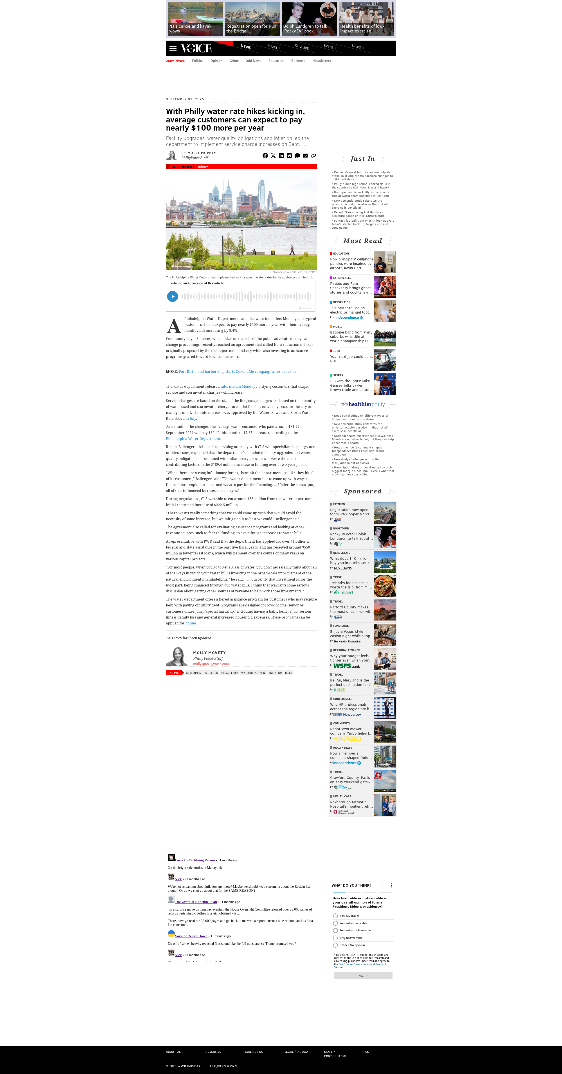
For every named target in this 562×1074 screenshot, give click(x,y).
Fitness (339, 504)
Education (276, 60)
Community (342, 723)
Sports (358, 46)
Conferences (342, 699)
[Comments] (297, 156)
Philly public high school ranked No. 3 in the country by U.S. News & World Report (361, 185)
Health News (342, 747)
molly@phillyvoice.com (211, 663)
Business (298, 60)
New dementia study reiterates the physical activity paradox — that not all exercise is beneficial (360, 204)
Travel (338, 577)
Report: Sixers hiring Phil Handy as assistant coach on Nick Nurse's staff (358, 214)
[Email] (305, 156)
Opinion (217, 60)
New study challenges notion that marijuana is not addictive (356, 461)
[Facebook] (265, 156)
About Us (173, 1051)
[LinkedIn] (281, 156)
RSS (366, 1051)
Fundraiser (341, 626)
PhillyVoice (196, 48)
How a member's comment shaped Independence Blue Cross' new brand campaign (358, 450)
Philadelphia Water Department (193, 439)
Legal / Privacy (297, 1051)
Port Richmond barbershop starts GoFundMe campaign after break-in (237, 371)
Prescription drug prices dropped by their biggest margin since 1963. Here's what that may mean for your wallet (363, 470)
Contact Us (254, 1051)
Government (183, 166)
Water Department (254, 672)
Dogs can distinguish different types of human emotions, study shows (360, 417)
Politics (198, 60)
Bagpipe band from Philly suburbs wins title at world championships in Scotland (360, 194)
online (191, 623)
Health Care (342, 796)
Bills (288, 672)
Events (330, 46)
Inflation (276, 672)
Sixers (338, 375)
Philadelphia (229, 672)
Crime (234, 60)
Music (337, 326)
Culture (302, 46)
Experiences (342, 278)
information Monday (238, 386)
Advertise (213, 1051)
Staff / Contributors (335, 1053)
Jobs (336, 351)
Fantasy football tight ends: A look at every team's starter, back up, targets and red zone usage (363, 224)
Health (274, 46)
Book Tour (341, 528)
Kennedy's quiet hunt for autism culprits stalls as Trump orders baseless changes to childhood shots (362, 175)
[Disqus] (241, 794)
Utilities (202, 166)
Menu (173, 48)
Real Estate (341, 553)
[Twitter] (273, 156)
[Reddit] (289, 156)
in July (191, 418)
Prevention (342, 302)
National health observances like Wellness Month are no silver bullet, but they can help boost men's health (363, 439)
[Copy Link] (313, 156)
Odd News (253, 60)
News (246, 47)
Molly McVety (201, 152)
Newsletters (321, 60)
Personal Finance (346, 650)
